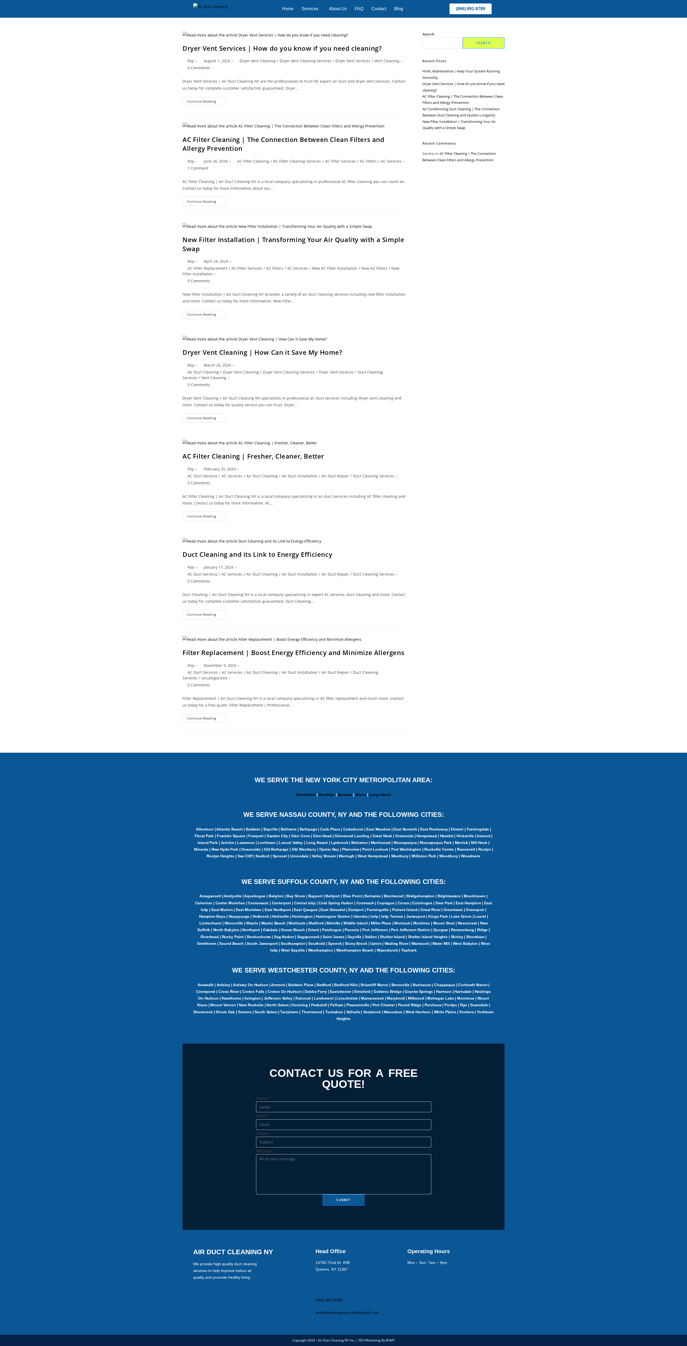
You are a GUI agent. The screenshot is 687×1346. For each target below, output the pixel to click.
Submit (343, 1200)
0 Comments (199, 67)
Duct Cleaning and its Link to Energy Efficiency (257, 554)
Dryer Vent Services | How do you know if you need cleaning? (282, 48)
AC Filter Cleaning (253, 161)
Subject (262, 1133)
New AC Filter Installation (334, 268)
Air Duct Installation (299, 475)
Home (288, 8)
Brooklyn (327, 794)
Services (310, 8)
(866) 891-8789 (329, 1300)
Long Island (380, 794)
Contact (378, 8)
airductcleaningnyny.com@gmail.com (347, 1312)
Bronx (360, 794)
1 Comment (198, 168)
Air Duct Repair (335, 475)
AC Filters (368, 161)
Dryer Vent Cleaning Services (305, 60)
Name (263, 1098)
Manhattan (306, 794)
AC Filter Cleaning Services (297, 161)
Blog (398, 8)
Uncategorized (214, 678)
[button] (311, 9)
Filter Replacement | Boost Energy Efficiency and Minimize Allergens (293, 652)
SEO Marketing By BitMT (376, 1340)
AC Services (391, 161)
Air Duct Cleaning (203, 372)
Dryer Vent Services (352, 60)
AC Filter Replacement (207, 268)
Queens (345, 794)
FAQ (359, 8)
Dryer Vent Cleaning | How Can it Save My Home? (262, 352)
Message (265, 1150)
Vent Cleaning (386, 60)
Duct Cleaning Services (373, 475)
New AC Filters (374, 268)
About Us (338, 8)
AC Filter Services (340, 161)
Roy (191, 60)
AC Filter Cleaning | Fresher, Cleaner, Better (253, 456)
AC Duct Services (203, 475)
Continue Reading (206, 100)
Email (262, 1115)
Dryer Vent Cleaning (258, 60)
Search (428, 34)
